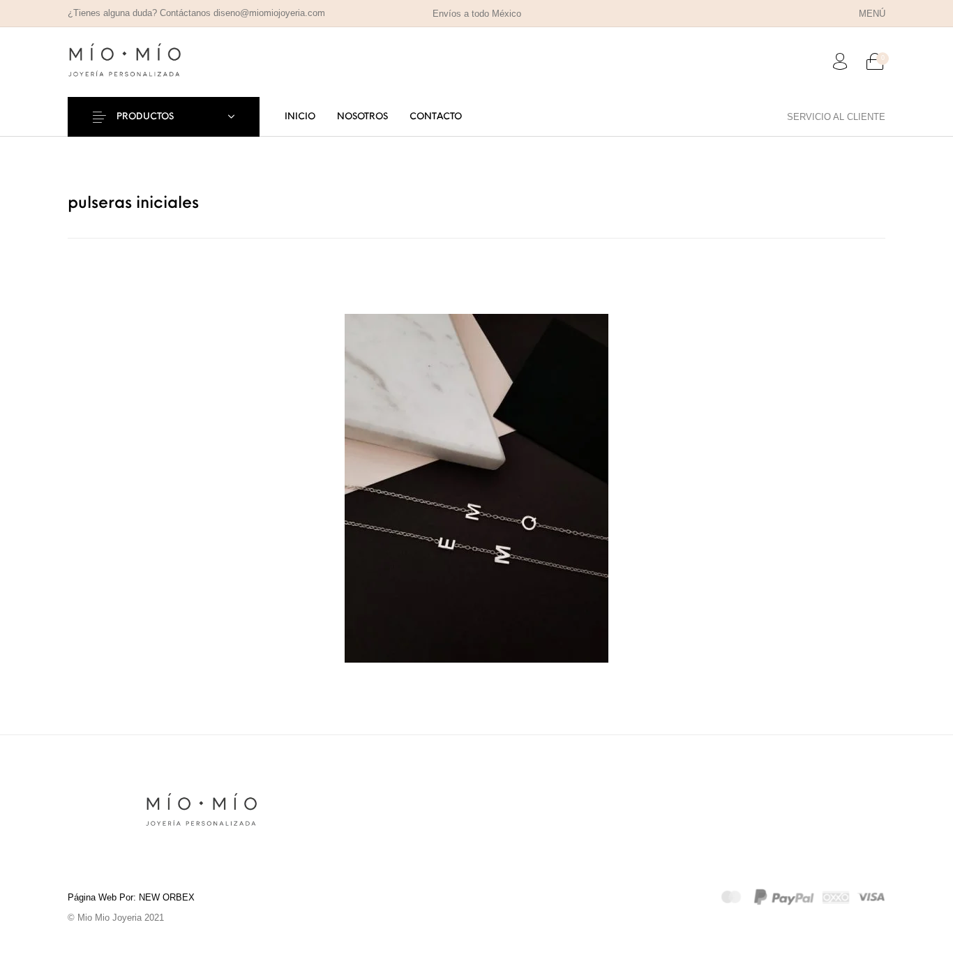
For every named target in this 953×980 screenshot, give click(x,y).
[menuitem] (872, 13)
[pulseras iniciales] (476, 487)
